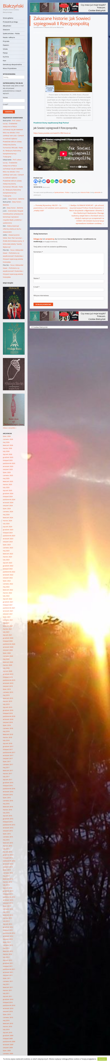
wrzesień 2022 (8, 575)
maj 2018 (6, 731)
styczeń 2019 (7, 707)
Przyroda (6, 41)
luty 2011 (6, 993)
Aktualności (7, 26)
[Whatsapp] (52, 181)
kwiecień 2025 (8, 481)
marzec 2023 (7, 557)
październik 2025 (9, 463)
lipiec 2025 (7, 472)
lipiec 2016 (7, 798)
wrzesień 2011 (8, 972)
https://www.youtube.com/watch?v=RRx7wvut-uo (52, 133)
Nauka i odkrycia (9, 37)
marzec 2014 (7, 882)
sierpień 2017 (8, 758)
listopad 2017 (8, 749)
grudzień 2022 (8, 566)
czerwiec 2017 (8, 764)
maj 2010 (6, 1020)
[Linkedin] (56, 181)
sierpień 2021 (8, 614)
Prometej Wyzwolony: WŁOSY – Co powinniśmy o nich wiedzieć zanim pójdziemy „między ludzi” (50, 208)
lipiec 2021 (7, 617)
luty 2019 (6, 704)
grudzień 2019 (8, 674)
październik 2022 (9, 572)
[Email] (73, 181)
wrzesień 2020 (8, 647)
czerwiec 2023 (8, 548)
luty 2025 (6, 487)
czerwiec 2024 (8, 512)
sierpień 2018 (8, 722)
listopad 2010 (8, 1002)
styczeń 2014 (7, 888)
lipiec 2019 (7, 689)
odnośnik (97, 192)
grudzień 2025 (8, 457)
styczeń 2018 (7, 743)
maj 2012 (6, 948)
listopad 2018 (8, 713)
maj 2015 (6, 840)
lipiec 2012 (7, 942)
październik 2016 (9, 789)
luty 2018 (6, 740)
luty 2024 (6, 524)
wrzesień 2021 (8, 611)
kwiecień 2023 (8, 554)
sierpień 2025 (8, 469)
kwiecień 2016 (8, 807)
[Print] (69, 181)
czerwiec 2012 (8, 945)
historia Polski (85, 192)
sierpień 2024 (8, 505)
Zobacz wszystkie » (9, 428)
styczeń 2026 (7, 454)
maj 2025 (6, 478)
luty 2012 (6, 957)
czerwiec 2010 (8, 1017)
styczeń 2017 (7, 780)
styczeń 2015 (7, 852)
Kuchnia (6, 57)
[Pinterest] (48, 181)
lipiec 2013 (7, 906)
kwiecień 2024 (8, 518)
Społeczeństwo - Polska (61, 192)
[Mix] (61, 181)
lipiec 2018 (7, 725)
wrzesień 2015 (8, 828)
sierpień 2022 (8, 578)
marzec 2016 (7, 810)
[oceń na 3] (38, 187)
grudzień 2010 (8, 999)
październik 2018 (9, 716)
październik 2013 (9, 897)
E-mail (36, 287)
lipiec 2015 (7, 834)
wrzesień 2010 (8, 1008)
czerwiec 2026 (8, 439)
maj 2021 (6, 623)
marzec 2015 (7, 846)
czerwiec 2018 (8, 728)
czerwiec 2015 (8, 837)
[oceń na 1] (34, 187)
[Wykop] (40, 181)
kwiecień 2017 (8, 770)
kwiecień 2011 (8, 987)
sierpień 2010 (8, 1011)
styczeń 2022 (7, 599)
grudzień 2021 (8, 602)
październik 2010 (9, 1005)
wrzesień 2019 (8, 683)
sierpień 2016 (8, 795)
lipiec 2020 (7, 653)
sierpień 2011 (8, 975)
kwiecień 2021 (8, 626)
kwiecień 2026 (8, 445)
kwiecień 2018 (8, 734)
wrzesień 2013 (8, 900)
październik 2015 (9, 825)
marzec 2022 (7, 593)
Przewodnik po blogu (10, 22)
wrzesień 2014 (8, 864)
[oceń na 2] (36, 187)
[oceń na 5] (41, 187)
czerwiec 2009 (8, 1054)
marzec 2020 (7, 665)
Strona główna (8, 18)
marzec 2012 (7, 954)
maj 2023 (6, 551)
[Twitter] (44, 181)
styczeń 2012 (7, 960)
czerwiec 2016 (8, 801)
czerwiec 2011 (8, 981)
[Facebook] (35, 181)
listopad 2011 (8, 966)
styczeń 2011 (7, 996)
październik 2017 (9, 752)
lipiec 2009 (7, 1051)
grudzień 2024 (8, 493)
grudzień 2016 (8, 783)
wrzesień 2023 (8, 539)
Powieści (6, 45)
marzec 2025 (7, 484)
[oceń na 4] (39, 187)
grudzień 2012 (8, 927)
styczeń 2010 (7, 1032)
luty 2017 (6, 777)
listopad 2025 (8, 460)
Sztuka (5, 49)
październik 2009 (9, 1041)
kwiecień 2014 (8, 879)
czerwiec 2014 (8, 873)
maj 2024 (6, 515)
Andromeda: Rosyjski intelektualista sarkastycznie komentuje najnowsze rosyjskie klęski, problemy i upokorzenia (13, 217)
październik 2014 (9, 861)
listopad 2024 (8, 496)
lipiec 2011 (7, 978)
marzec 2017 (7, 773)
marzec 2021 (7, 629)
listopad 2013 (8, 894)
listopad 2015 (8, 822)
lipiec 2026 (7, 436)
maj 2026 (6, 442)
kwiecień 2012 (8, 951)
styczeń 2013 (7, 924)
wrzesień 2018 (8, 719)
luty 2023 (6, 560)
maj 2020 (6, 659)
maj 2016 (6, 804)
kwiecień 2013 (8, 915)
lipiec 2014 (7, 870)
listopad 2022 (8, 569)
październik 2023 (9, 536)
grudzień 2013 (8, 891)
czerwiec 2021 (8, 620)
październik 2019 (9, 680)
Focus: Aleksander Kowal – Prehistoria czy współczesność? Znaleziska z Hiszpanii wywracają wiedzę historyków (13, 256)
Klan (4, 61)
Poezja (5, 53)
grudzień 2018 (8, 710)
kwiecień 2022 (8, 590)
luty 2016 (6, 813)
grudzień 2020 (8, 638)
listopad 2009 (8, 1038)
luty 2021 (6, 632)
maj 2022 (6, 587)
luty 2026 (6, 451)
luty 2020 (6, 668)
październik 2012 (9, 933)
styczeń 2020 (7, 671)
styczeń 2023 (7, 563)
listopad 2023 (8, 533)
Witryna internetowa (41, 295)
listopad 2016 (8, 786)
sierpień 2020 (8, 650)
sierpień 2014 (8, 867)
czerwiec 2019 (8, 692)
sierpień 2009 (8, 1048)
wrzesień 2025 (8, 466)
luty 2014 (6, 885)
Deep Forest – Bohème (16, 199)
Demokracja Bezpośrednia (12, 64)
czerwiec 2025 (8, 475)
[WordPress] (65, 181)
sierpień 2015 (8, 831)
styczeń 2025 (7, 490)
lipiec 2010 (7, 1014)
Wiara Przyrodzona (9, 68)
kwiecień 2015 (8, 843)
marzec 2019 (7, 701)
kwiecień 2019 (8, 698)
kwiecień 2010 (8, 1023)
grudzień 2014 (8, 855)
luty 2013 (6, 921)
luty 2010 (6, 1029)
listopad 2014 (8, 858)
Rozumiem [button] (102, 1059)
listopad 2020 (8, 641)
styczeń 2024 (7, 527)
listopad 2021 (8, 605)
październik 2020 (9, 644)
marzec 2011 (7, 990)
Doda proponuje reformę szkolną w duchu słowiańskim (12, 229)
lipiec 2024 (7, 509)
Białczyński (13, 6)
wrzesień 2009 (8, 1045)
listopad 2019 (8, 677)
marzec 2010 (7, 1026)
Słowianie (6, 30)
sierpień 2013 (8, 903)
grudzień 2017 (8, 746)
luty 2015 (6, 849)
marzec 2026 (7, 448)
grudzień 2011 (8, 963)
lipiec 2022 (7, 581)
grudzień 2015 (8, 819)
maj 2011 (6, 984)
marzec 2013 (7, 918)
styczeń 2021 (7, 635)
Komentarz (38, 252)
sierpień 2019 (8, 686)
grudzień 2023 (8, 530)
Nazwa (37, 278)
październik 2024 (9, 499)
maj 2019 (6, 695)
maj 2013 (6, 912)
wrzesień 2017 (8, 755)
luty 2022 (6, 596)
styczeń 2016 (7, 816)
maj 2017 (6, 767)
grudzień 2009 (8, 1035)
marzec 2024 (7, 521)
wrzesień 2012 (8, 936)
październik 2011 (9, 969)
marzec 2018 (7, 737)
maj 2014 (6, 876)
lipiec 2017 (7, 761)
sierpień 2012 (8, 939)
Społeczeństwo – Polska (11, 33)
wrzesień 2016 (8, 792)
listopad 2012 (8, 930)
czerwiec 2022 (8, 584)
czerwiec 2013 (8, 909)
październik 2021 (9, 608)
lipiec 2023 (7, 545)
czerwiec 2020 (8, 656)
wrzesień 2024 (8, 502)
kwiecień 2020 (8, 662)
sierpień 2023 (8, 542)
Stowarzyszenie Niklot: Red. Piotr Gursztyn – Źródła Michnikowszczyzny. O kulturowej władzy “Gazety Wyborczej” (13, 241)
